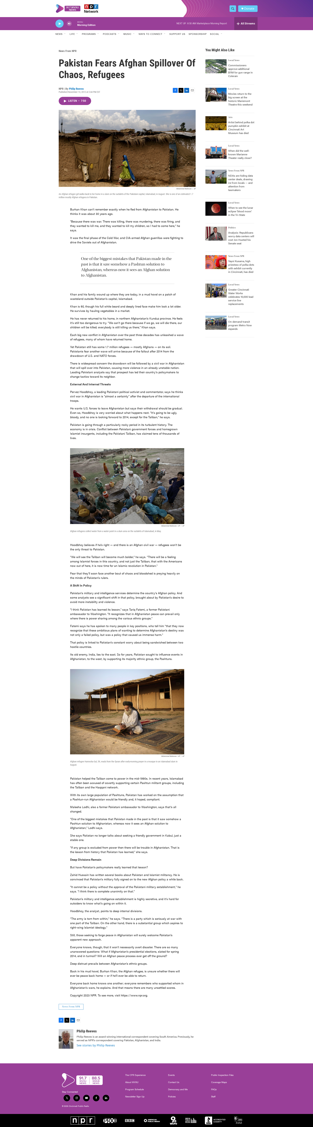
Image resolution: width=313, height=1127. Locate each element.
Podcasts (109, 33)
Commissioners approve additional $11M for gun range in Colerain (240, 70)
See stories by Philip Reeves (96, 1045)
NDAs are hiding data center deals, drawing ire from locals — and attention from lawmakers (240, 183)
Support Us (177, 33)
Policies (172, 1096)
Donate (249, 8)
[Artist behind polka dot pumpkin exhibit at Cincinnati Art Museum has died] (216, 123)
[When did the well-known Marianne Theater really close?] (216, 152)
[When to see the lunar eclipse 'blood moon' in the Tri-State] (216, 209)
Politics (232, 227)
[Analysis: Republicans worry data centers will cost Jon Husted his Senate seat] (216, 234)
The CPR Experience (135, 1075)
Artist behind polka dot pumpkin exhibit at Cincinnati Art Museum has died (241, 127)
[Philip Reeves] (66, 1039)
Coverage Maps (219, 1082)
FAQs (214, 1089)
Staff (213, 1096)
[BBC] (129, 1120)
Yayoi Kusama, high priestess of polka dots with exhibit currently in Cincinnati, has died (241, 266)
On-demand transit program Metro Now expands (240, 325)
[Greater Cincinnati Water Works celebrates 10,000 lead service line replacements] (216, 291)
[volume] (69, 23)
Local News (233, 60)
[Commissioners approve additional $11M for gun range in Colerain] (216, 66)
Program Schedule (134, 1089)
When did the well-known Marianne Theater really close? (240, 154)
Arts (230, 117)
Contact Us (173, 1082)
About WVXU (131, 1082)
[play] (59, 24)
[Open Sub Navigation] (65, 34)
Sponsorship (198, 33)
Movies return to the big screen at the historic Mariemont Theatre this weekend (240, 99)
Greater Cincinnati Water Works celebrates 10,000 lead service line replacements (240, 297)
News (59, 33)
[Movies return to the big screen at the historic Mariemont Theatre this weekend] (216, 95)
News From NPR (67, 51)
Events (171, 1075)
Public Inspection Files (222, 1075)
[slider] (74, 23)
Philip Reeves (76, 88)
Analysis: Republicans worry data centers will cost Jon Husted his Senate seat (241, 238)
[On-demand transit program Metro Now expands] (216, 323)
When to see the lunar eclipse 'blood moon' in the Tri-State (240, 211)
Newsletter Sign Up (134, 1096)
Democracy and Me (178, 1089)
